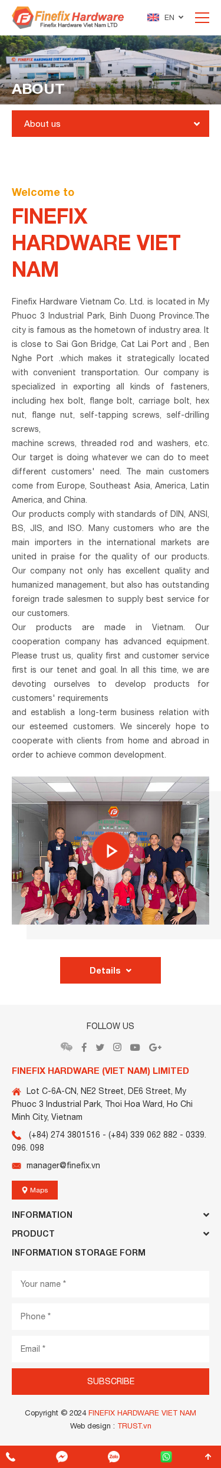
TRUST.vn (134, 1425)
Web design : (92, 1425)
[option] (110, 69)
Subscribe (110, 1381)
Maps (38, 1190)
